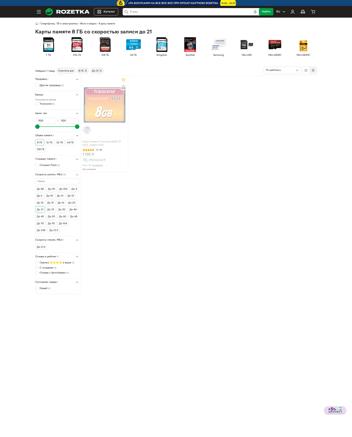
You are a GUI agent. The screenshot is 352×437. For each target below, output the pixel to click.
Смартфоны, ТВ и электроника (59, 24)
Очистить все (66, 71)
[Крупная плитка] (305, 70)
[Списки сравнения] (303, 11)
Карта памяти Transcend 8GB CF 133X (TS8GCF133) (101, 143)
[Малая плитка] (313, 70)
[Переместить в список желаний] (123, 80)
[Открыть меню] (39, 11)
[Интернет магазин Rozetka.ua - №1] (67, 11)
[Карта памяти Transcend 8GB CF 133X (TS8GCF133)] (104, 105)
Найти (266, 11)
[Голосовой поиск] (255, 11)
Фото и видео (88, 24)
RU (278, 11)
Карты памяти (107, 24)
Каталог (109, 11)
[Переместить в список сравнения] (123, 87)
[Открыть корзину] (313, 11)
